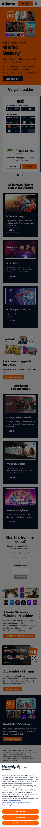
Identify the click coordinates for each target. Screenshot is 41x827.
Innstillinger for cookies (20, 823)
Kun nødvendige (20, 817)
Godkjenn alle (20, 811)
